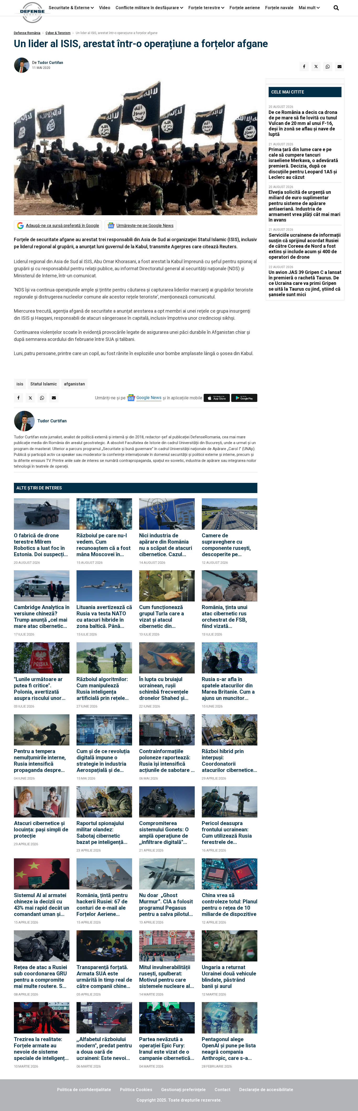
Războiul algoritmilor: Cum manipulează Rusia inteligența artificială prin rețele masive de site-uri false (102, 688)
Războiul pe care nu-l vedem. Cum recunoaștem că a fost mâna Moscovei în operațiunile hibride (104, 544)
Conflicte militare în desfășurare (147, 7)
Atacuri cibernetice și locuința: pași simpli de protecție (41, 829)
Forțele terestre (204, 7)
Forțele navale (279, 7)
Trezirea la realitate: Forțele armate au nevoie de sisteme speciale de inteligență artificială (41, 1048)
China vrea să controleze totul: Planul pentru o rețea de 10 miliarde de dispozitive (229, 904)
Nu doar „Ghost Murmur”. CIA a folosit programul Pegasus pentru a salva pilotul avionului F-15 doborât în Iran (166, 904)
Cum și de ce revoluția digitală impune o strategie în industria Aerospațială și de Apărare (103, 760)
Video (104, 7)
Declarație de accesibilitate (266, 1089)
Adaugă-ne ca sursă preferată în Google (62, 225)
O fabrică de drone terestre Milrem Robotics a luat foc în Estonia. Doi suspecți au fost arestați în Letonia (39, 544)
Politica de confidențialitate (84, 1089)
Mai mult (308, 7)
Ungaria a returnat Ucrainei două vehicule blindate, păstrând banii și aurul (229, 976)
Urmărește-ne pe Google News (145, 225)
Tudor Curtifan (50, 62)
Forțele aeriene (245, 7)
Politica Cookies (136, 1089)
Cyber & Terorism (58, 33)
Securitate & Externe (69, 7)
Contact (222, 1089)
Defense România (27, 33)
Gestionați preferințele (183, 1089)
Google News (149, 397)
